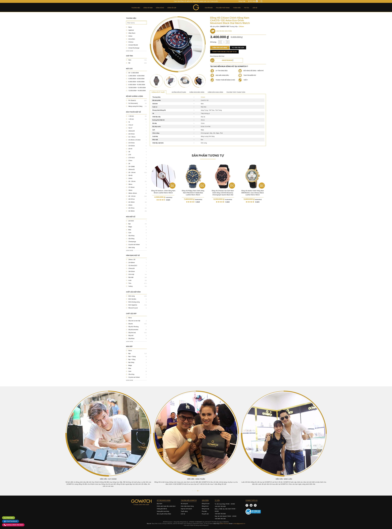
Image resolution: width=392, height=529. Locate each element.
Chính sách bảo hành (196, 92)
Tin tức (246, 7)
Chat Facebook (11, 521)
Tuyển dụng (184, 511)
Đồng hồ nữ (160, 7)
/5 (168, 200)
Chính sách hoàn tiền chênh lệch (166, 506)
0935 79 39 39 (224, 523)
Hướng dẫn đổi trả (162, 508)
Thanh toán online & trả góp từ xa (224, 51)
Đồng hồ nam (148, 7)
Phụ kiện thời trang (223, 7)
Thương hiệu (135, 7)
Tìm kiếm (261, 1)
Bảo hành (159, 503)
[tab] (158, 92)
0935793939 (227, 60)
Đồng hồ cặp (172, 7)
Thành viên (237, 7)
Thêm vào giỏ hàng (219, 47)
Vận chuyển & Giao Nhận (164, 514)
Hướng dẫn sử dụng (179, 92)
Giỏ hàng (253, 1)
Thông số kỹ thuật (158, 92)
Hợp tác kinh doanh (186, 508)
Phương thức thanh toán (236, 92)
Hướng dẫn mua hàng (163, 511)
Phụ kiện (204, 511)
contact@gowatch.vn (239, 523)
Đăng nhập (242, 1)
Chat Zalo (9, 518)
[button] (199, 490)
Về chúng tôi (184, 503)
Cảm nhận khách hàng (187, 506)
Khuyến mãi (209, 7)
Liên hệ (255, 7)
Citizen (203, 97)
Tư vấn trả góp (238, 47)
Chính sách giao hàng (215, 92)
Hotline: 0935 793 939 (14, 525)
